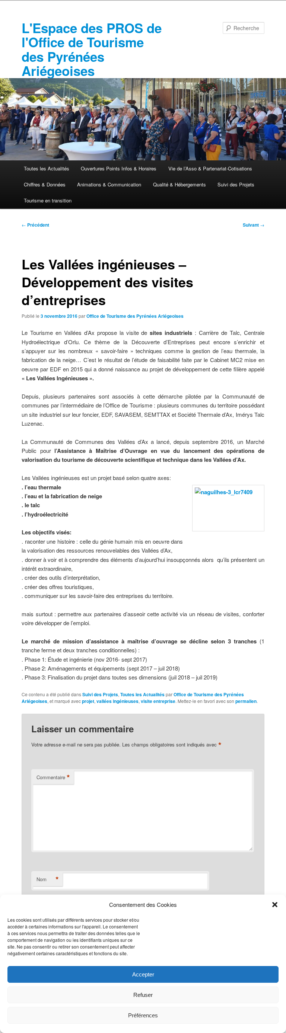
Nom (47, 879)
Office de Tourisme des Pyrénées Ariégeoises (135, 316)
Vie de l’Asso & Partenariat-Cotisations (210, 168)
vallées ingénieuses (117, 701)
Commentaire (53, 777)
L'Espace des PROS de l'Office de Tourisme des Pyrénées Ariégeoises (92, 49)
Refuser (143, 995)
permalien (246, 701)
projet (88, 701)
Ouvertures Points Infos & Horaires (118, 168)
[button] (275, 904)
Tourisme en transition (48, 200)
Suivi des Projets (235, 184)
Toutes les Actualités (46, 168)
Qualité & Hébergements (179, 184)
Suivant (253, 224)
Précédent (35, 224)
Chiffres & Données (45, 184)
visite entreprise (158, 701)
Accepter (143, 974)
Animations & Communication (109, 184)
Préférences (143, 1015)
